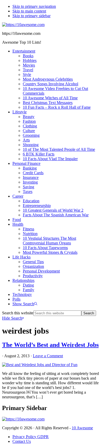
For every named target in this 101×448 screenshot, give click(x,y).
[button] (24, 304)
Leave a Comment (48, 356)
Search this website (17, 313)
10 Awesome (82, 428)
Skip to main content (29, 11)
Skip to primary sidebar (31, 16)
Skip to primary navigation (34, 6)
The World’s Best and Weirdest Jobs (50, 344)
